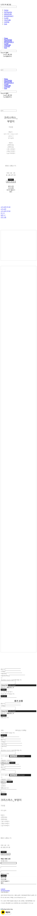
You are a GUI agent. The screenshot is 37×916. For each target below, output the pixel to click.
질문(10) (3, 215)
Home (6, 10)
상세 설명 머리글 (5, 207)
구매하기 (3, 794)
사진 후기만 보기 (7, 692)
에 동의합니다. (11, 680)
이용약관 (3, 889)
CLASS (6, 18)
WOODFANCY (8, 16)
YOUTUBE (7, 20)
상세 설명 (3, 209)
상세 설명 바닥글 (5, 211)
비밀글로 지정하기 (6, 760)
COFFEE (6, 22)
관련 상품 (3, 217)
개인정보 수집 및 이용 (7, 680)
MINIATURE (8, 14)
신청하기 (3, 875)
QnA (5, 24)
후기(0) (3, 213)
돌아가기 (3, 781)
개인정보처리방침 (5, 890)
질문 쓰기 (3, 735)
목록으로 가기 (4, 762)
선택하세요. (10, 145)
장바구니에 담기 (5, 854)
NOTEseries (8, 12)
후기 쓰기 (3, 696)
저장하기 (3, 689)
